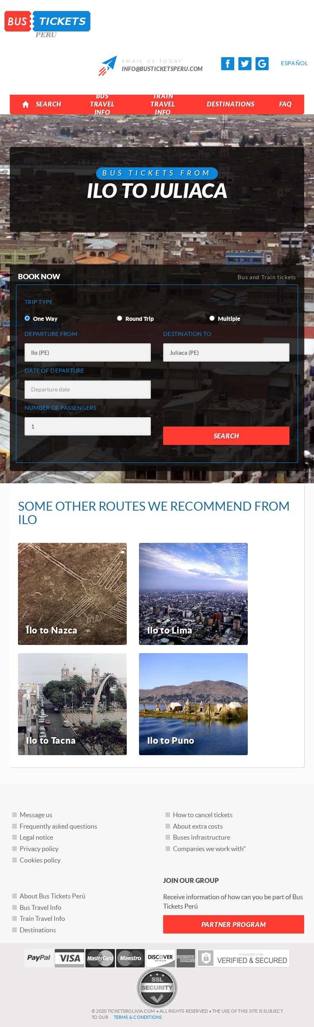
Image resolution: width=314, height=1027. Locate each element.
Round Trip (139, 319)
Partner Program (234, 925)
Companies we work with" (209, 848)
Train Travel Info (162, 104)
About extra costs (198, 826)
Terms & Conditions (138, 1017)
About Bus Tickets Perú (52, 896)
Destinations (231, 104)
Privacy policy (39, 848)
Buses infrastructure (201, 837)
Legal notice (36, 837)
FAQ (285, 104)
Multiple (228, 319)
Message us (36, 814)
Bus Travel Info (102, 104)
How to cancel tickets (203, 814)
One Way (45, 319)
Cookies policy (40, 860)
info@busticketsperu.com (162, 69)
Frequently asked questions (58, 826)
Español (287, 63)
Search (48, 104)
